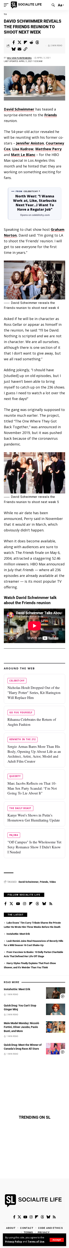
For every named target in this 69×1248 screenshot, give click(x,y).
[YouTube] (18, 904)
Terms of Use (36, 1241)
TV (5, 14)
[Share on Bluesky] (13, 49)
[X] (11, 904)
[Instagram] (24, 904)
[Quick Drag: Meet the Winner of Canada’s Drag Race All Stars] (55, 1048)
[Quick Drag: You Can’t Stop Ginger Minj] (55, 1009)
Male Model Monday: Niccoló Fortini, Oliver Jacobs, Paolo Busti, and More (21, 1027)
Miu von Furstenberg (19, 58)
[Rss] (50, 904)
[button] (57, 1240)
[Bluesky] (44, 904)
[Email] (19, 49)
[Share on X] (19, 42)
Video (52, 881)
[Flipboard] (31, 904)
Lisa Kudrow (22, 149)
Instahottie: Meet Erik (18, 933)
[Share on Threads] (37, 42)
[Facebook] (5, 904)
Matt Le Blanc (23, 154)
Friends (50, 115)
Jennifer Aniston (30, 143)
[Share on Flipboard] (25, 42)
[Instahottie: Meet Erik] (55, 993)
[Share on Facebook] (13, 42)
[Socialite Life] (27, 5)
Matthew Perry (48, 149)
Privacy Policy (13, 1241)
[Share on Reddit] (31, 42)
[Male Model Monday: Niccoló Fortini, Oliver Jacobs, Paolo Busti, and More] (55, 1027)
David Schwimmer (19, 109)
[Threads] (37, 904)
